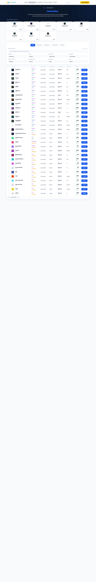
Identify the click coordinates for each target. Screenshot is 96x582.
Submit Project (84, 2)
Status (32, 66)
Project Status (11, 59)
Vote (84, 69)
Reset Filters (85, 48)
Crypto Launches (32, 2)
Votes (77, 66)
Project (13, 66)
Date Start (43, 66)
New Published (31, 59)
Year (70, 59)
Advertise (50, 2)
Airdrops (26, 2)
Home (44, 7)
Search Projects (12, 48)
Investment (51, 59)
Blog (46, 2)
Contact (55, 2)
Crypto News (40, 2)
